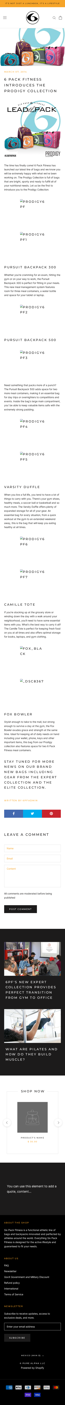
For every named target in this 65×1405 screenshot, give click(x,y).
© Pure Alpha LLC (32, 1363)
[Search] (54, 17)
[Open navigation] (5, 17)
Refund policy (12, 1282)
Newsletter (10, 1271)
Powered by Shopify (32, 1367)
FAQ (6, 1265)
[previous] (7, 1123)
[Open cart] (60, 17)
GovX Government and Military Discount (26, 1276)
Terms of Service (13, 1294)
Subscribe (17, 1337)
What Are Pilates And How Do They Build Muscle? (32, 1054)
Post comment (20, 909)
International (11, 1288)
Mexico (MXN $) (31, 1355)
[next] (58, 1123)
